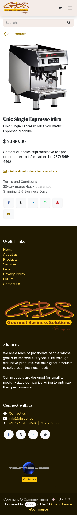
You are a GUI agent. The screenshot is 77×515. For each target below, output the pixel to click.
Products (10, 259)
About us (10, 254)
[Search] (69, 23)
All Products (16, 34)
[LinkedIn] (33, 203)
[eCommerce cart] (60, 8)
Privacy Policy (14, 274)
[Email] (9, 214)
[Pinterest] (57, 203)
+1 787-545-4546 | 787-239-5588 (36, 423)
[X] (21, 203)
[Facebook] (9, 203)
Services (9, 264)
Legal (7, 269)
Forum (8, 279)
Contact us (11, 284)
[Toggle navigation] (70, 7)
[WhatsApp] (45, 203)
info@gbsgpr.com (22, 418)
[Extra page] (45, 434)
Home (8, 250)
